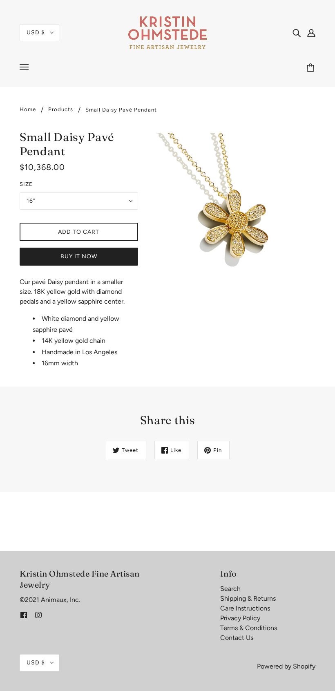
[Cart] (312, 68)
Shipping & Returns (248, 598)
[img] (296, 33)
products (60, 109)
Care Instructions (245, 608)
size (26, 184)
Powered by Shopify (286, 666)
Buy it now (78, 256)
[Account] (311, 33)
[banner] (167, 32)
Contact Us (236, 638)
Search (230, 589)
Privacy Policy (240, 618)
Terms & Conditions (248, 628)
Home (28, 109)
